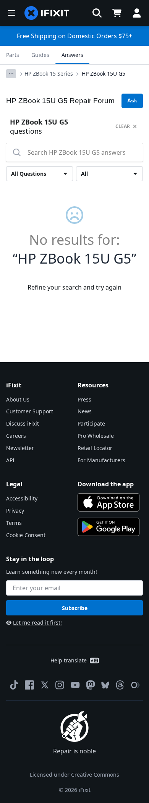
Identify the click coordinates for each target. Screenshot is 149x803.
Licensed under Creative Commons (74, 774)
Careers (16, 435)
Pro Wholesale (96, 435)
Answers (72, 54)
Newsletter (20, 448)
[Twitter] (44, 685)
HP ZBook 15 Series (48, 73)
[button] (97, 13)
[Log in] (136, 13)
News (85, 411)
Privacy (15, 510)
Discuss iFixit (22, 423)
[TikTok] (14, 685)
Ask (132, 100)
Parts (12, 54)
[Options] (11, 73)
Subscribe (74, 608)
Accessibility (21, 498)
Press (84, 399)
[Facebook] (29, 685)
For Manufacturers (101, 460)
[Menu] (11, 13)
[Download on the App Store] (108, 502)
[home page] (47, 13)
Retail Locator (95, 448)
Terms (14, 522)
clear (122, 126)
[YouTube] (75, 685)
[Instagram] (60, 685)
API (10, 460)
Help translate (68, 660)
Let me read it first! (37, 622)
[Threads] (120, 685)
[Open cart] (117, 13)
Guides (40, 54)
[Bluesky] (105, 685)
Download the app (106, 484)
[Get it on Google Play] (108, 527)
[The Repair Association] (135, 685)
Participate (91, 423)
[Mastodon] (90, 685)
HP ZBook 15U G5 (103, 73)
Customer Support (29, 411)
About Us (17, 399)
